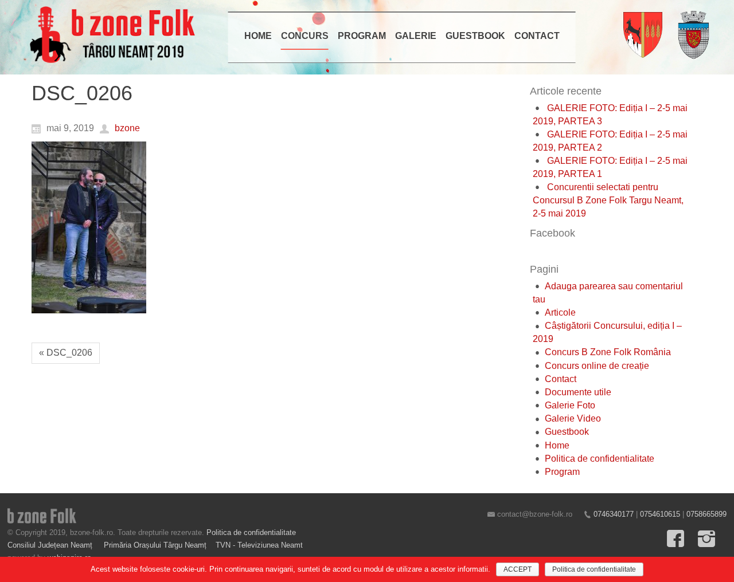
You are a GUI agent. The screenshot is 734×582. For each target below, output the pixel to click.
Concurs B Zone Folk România (608, 352)
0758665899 (706, 514)
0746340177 (614, 514)
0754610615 (660, 514)
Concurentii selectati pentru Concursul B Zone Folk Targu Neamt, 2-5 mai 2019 (608, 200)
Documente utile (578, 392)
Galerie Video (573, 418)
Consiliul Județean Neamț (51, 545)
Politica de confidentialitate (599, 458)
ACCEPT (517, 569)
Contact (560, 379)
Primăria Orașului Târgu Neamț (155, 545)
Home (557, 445)
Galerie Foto (570, 405)
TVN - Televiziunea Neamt (259, 545)
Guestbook (567, 431)
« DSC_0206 (65, 352)
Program (562, 472)
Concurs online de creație (597, 366)
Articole (560, 312)
